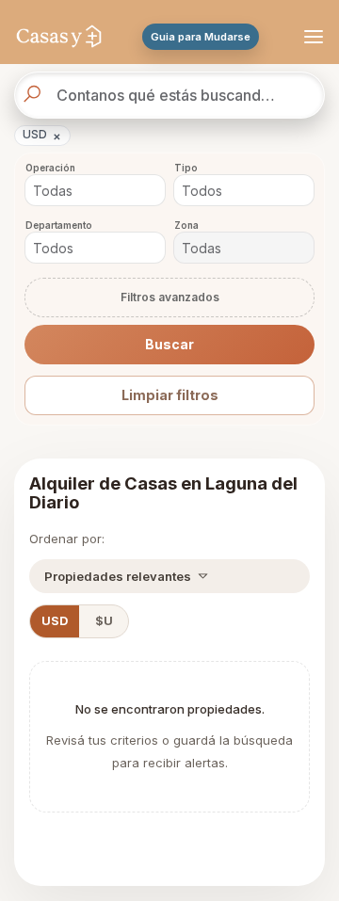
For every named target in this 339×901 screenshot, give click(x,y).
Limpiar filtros (169, 395)
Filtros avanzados (170, 297)
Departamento (58, 225)
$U (104, 621)
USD (42, 135)
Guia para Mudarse (200, 36)
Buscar (169, 344)
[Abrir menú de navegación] (311, 36)
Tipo (186, 168)
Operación (50, 168)
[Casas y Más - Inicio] (59, 36)
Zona (186, 225)
